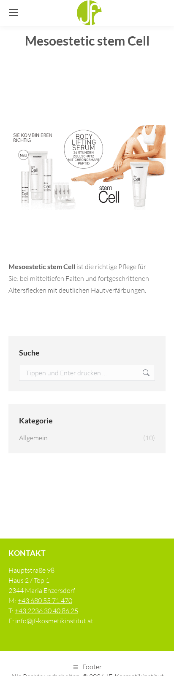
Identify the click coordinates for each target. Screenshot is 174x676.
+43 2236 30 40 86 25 (46, 610)
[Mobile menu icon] (13, 13)
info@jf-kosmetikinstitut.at (54, 621)
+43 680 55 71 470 (45, 600)
